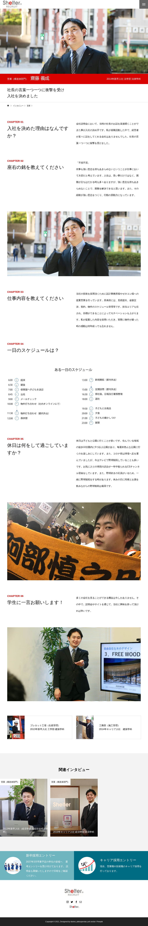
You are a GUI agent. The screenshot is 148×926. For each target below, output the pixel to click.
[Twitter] (71, 901)
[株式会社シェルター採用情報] (12, 4)
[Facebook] (76, 901)
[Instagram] (67, 901)
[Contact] (80, 901)
